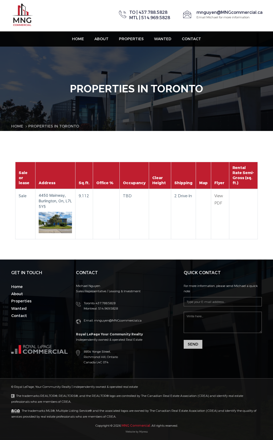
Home (78, 39)
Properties (131, 39)
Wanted (162, 39)
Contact (191, 39)
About (101, 39)
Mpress (143, 431)
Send (193, 344)
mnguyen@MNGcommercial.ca (229, 12)
